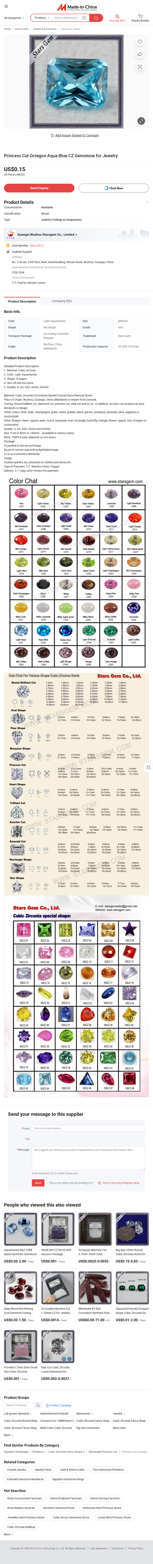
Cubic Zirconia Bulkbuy (21, 1527)
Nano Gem (119, 1428)
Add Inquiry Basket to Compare (77, 135)
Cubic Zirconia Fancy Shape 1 (94, 1421)
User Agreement (98, 1548)
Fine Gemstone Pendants (108, 1469)
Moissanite (83, 1413)
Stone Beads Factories (21, 1508)
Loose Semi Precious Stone (114, 1517)
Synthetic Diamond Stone (58, 1508)
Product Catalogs (60, 1405)
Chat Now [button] (116, 188)
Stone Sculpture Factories (66, 1498)
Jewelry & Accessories (44, 28)
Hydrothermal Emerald (54, 1413)
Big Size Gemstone (87, 1428)
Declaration (118, 1548)
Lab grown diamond (16, 1413)
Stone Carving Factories (105, 1498)
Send (38, 1183)
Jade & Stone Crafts (72, 1469)
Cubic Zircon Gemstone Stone (71, 1517)
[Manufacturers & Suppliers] (77, 7)
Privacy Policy (135, 1548)
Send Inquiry (39, 188)
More (7, 1534)
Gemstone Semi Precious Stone (102, 1508)
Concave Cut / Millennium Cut (58, 1421)
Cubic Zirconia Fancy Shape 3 (22, 1428)
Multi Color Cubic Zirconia (56, 1428)
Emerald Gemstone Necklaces (25, 1479)
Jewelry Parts (42, 1469)
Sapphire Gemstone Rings (68, 1479)
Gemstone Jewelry (70, 28)
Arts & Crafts (21, 28)
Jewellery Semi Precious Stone (25, 1517)
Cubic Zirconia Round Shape (21, 1421)
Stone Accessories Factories (24, 1498)
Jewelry (117, 1413)
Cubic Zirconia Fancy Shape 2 (131, 1421)
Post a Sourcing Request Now (118, 1183)
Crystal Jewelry (16, 1469)
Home (7, 28)
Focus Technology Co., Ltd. (50, 1548)
